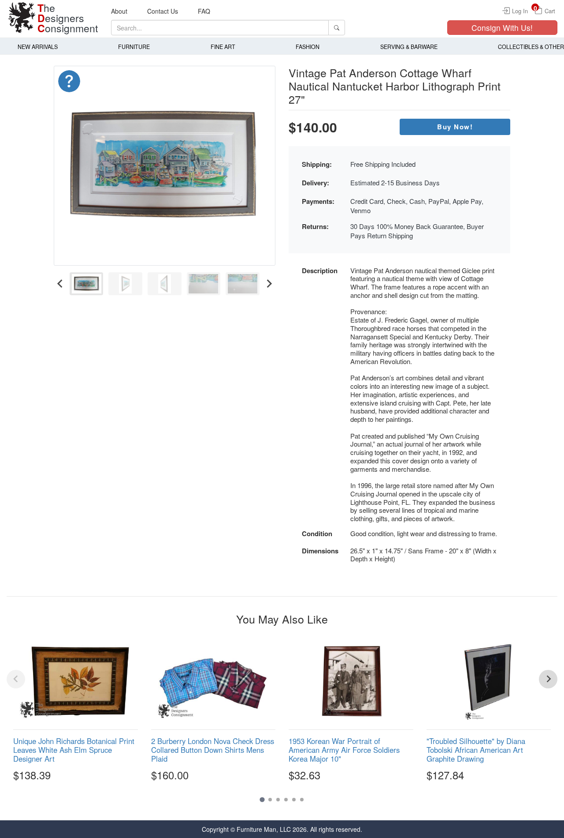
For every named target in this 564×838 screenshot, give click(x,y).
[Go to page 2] (270, 799)
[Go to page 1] (262, 799)
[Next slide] (268, 284)
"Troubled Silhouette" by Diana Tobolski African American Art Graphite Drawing (476, 750)
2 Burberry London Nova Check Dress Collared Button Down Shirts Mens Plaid (212, 750)
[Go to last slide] (60, 284)
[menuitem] (86, 284)
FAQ (204, 11)
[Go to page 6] (302, 799)
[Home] (22, 17)
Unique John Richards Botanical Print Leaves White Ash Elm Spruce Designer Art (73, 750)
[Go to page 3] (278, 799)
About (119, 11)
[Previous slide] (16, 679)
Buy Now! (455, 127)
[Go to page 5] (294, 799)
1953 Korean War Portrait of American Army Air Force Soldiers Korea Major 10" (344, 750)
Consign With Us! (502, 27)
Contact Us (162, 11)
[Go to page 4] (286, 799)
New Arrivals (38, 47)
